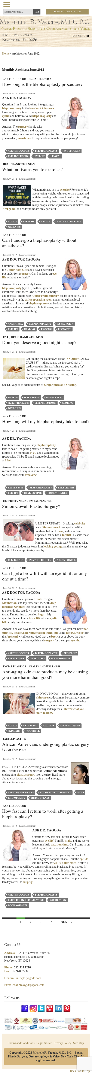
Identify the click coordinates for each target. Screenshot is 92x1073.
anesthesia (15, 324)
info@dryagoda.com (28, 978)
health (45, 221)
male (39, 599)
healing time (33, 493)
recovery (64, 329)
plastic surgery (40, 560)
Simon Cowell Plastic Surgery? (31, 506)
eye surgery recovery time (26, 900)
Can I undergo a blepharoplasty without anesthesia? (39, 243)
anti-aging (30, 725)
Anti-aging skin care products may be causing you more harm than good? (45, 674)
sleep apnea (32, 397)
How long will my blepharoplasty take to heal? (45, 421)
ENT (5, 337)
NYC (33, 452)
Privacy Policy (62, 1043)
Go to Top (84, 1071)
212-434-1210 (79, 35)
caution (48, 725)
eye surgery (72, 151)
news (80, 792)
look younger (57, 493)
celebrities (15, 560)
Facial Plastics (40, 79)
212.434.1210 (22, 967)
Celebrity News (15, 501)
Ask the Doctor (14, 79)
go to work (58, 900)
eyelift (39, 156)
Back (73, 1071)
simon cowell (66, 560)
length (55, 156)
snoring (67, 403)
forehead (12, 636)
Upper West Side (17, 269)
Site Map (78, 1043)
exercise (29, 221)
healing (29, 329)
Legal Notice (44, 1043)
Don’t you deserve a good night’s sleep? (39, 342)
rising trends (40, 797)
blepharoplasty (42, 116)
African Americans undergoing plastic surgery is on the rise (45, 747)
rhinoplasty (16, 797)
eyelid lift (37, 658)
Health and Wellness (19, 164)
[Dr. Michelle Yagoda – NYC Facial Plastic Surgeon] (46, 28)
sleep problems (18, 403)
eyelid (6, 116)
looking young (52, 546)
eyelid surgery (18, 156)
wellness (14, 227)
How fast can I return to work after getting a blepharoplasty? (42, 814)
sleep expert (54, 397)
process (46, 329)
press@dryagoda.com (32, 985)
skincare (14, 731)
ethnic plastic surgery (55, 792)
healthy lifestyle (68, 221)
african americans (21, 792)
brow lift (34, 618)
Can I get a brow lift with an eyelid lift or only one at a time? (44, 576)
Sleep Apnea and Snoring (60, 384)
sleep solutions (45, 403)
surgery (23, 126)
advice (12, 221)
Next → (67, 921)
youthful (33, 731)
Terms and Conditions (21, 1043)
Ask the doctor (18, 151)
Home (5, 53)
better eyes (16, 487)
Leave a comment (27, 93)
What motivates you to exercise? (32, 169)
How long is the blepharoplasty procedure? (42, 84)
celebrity (79, 523)
